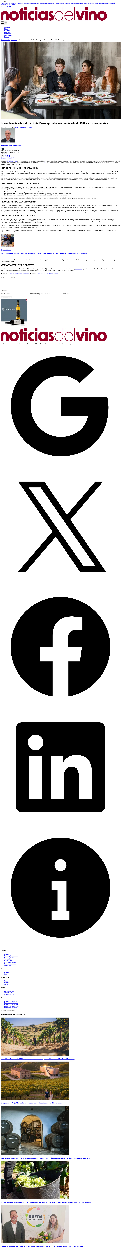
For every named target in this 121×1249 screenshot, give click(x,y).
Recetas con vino (9, 991)
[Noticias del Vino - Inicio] (54, 341)
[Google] (60, 465)
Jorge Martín (16, 3)
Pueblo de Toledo (59, 3)
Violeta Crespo (10, 4)
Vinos (6, 29)
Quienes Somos (8, 959)
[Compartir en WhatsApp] (9, 156)
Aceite (6, 984)
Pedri (78, 3)
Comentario (4, 290)
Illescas (36, 3)
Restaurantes (7, 33)
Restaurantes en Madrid (10, 1001)
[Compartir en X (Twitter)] (7, 156)
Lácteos (6, 982)
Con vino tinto (8, 992)
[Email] (4, 149)
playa (45, 162)
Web (64, 293)
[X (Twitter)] (1, 149)
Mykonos (40, 3)
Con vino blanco (9, 994)
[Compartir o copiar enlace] (2, 156)
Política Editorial (9, 957)
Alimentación (8, 35)
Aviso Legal (7, 965)
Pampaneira (90, 3)
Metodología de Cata (10, 962)
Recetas (6, 37)
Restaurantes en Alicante (11, 1004)
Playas (56, 273)
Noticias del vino (5, 40)
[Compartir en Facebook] (5, 156)
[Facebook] (60, 706)
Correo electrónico (34, 293)
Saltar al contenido (6, 6)
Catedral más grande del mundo (102, 3)
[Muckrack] (3, 149)
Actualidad (7, 27)
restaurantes (78, 269)
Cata (5, 974)
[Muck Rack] (60, 947)
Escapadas (7, 32)
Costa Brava (39, 273)
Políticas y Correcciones (11, 956)
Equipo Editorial (8, 960)
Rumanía (31, 3)
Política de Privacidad (10, 964)
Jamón (6, 981)
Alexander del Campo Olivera (11, 145)
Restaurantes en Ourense (11, 1003)
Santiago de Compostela (70, 3)
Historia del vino (48, 273)
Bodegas (6, 972)
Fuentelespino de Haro (7, 3)
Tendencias (26, 273)
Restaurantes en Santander (11, 1006)
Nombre (3, 293)
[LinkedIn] (60, 827)
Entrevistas (7, 30)
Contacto (6, 954)
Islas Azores (83, 3)
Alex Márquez (24, 3)
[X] (60, 586)
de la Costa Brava (12, 161)
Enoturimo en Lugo (48, 3)
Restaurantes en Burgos (10, 1007)
